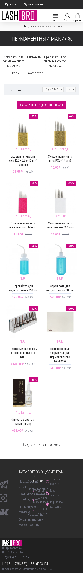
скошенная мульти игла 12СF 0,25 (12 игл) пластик (23, 161)
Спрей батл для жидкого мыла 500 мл (60, 288)
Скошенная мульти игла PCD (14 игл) (60, 159)
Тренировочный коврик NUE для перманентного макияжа (60, 355)
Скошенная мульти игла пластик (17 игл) (60, 225)
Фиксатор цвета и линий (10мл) (22, 422)
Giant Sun (60, 216)
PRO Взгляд (23, 149)
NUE (23, 279)
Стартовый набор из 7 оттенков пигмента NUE (23, 353)
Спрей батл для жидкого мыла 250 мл (23, 288)
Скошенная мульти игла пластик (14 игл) (22, 225)
